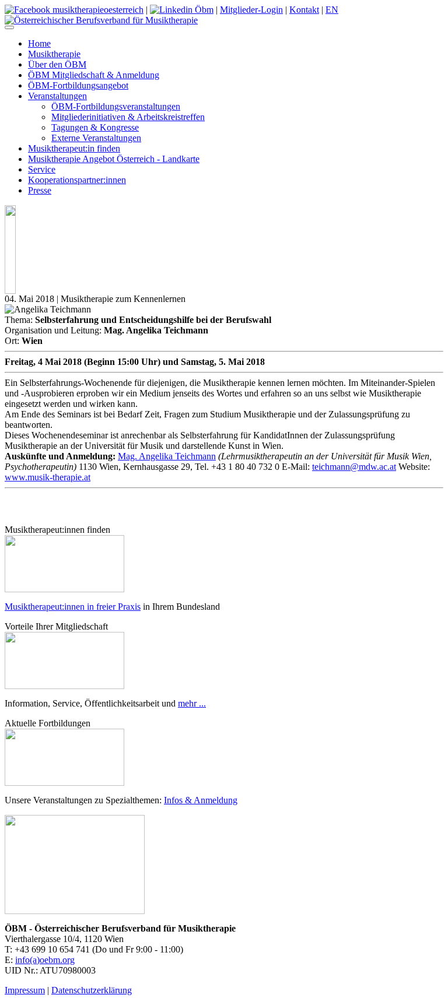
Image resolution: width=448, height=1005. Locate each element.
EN (332, 10)
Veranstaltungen (57, 96)
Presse (39, 190)
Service (41, 169)
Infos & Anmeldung (200, 800)
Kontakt (304, 10)
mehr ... (192, 703)
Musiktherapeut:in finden (74, 148)
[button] (9, 27)
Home (39, 43)
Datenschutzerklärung (91, 990)
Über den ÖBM (57, 64)
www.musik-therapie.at (47, 477)
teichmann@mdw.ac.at (354, 467)
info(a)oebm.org (45, 960)
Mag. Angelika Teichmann (167, 456)
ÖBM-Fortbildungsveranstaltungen (115, 106)
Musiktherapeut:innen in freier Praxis (73, 607)
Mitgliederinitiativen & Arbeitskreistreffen (128, 117)
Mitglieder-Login (251, 10)
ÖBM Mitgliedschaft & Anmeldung (93, 75)
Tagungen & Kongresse (95, 127)
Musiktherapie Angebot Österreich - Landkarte (114, 159)
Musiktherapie (54, 54)
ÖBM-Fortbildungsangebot (78, 85)
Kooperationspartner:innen (77, 180)
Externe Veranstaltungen (96, 138)
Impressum (25, 990)
